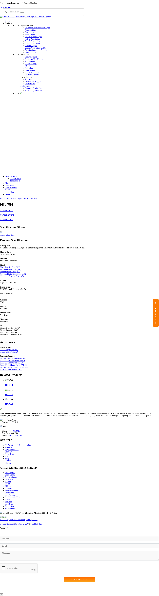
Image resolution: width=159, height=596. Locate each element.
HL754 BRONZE (7, 215)
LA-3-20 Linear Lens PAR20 (11, 363)
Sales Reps (9, 185)
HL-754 (34, 198)
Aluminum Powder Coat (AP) (12, 276)
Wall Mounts (30, 61)
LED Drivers (30, 84)
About (7, 190)
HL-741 (9, 394)
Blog (12, 192)
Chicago (8, 486)
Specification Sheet (7, 235)
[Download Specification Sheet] (1, 233)
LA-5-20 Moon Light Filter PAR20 (14, 367)
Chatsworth (9, 493)
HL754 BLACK (6, 220)
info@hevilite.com (15, 435)
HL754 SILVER (6, 211)
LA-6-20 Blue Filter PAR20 (11, 369)
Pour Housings (31, 63)
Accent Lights (30, 30)
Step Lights (29, 32)
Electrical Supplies (32, 75)
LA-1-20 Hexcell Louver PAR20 (13, 358)
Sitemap (8, 463)
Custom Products (31, 52)
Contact (8, 194)
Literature (9, 183)
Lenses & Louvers (32, 72)
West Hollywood (11, 490)
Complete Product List (33, 88)
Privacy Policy (32, 520)
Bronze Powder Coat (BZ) (10, 269)
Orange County (11, 477)
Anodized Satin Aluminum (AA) (13, 274)
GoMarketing (37, 524)
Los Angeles (10, 473)
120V (26, 198)
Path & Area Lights (32, 39)
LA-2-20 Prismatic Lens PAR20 (12, 360)
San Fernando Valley (13, 497)
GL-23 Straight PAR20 (9, 352)
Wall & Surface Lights (33, 37)
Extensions (29, 68)
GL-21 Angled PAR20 (9, 350)
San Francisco (10, 495)
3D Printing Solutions (33, 90)
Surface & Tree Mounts (34, 59)
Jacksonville (10, 508)
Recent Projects (11, 176)
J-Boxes (28, 66)
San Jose (8, 502)
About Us (4, 520)
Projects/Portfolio (12, 449)
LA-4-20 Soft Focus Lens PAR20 (13, 365)
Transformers (30, 79)
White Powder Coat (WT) (10, 272)
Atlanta (8, 481)
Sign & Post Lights (32, 41)
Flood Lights (30, 34)
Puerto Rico (9, 506)
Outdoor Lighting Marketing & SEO (14, 524)
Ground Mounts (31, 57)
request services (156, 313)
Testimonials (15, 181)
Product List (24, 86)
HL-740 (9, 385)
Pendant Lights (31, 46)
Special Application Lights (35, 48)
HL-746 (9, 404)
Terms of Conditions (17, 520)
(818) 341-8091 (6, 7)
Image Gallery (15, 179)
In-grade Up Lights (32, 43)
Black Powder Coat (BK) (10, 267)
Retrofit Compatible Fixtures (36, 50)
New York (9, 479)
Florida (8, 484)
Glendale (8, 488)
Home (7, 21)
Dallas (7, 499)
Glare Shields (30, 70)
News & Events (11, 187)
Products (8, 447)
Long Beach (10, 475)
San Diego (9, 504)
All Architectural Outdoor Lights (37, 28)
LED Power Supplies (33, 81)
